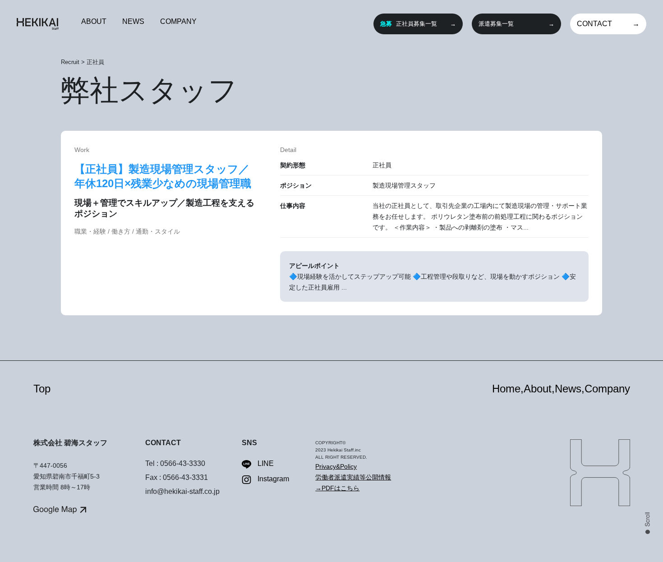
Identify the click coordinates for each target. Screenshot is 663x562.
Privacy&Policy (336, 466)
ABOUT (93, 21)
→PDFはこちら (337, 488)
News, (570, 388)
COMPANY (178, 21)
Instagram (273, 479)
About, (539, 388)
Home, (508, 388)
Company (607, 388)
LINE (266, 463)
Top (42, 388)
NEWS (133, 21)
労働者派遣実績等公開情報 (353, 477)
